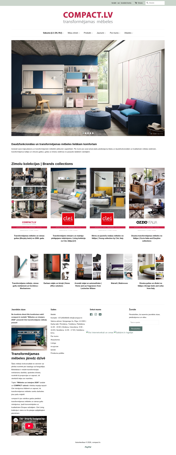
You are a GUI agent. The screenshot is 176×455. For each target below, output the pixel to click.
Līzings (53, 343)
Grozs (140, 3)
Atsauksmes (55, 340)
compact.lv (96, 442)
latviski (53, 350)
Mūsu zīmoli (73, 33)
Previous (16, 88)
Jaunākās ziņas (18, 310)
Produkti (87, 33)
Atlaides (128, 33)
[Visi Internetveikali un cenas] (99, 332)
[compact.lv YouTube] (100, 315)
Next (159, 88)
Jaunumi (101, 33)
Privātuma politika (57, 353)
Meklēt (53, 314)
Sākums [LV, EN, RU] (52, 33)
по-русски (54, 346)
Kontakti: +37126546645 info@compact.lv (66, 318)
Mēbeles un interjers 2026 (27, 382)
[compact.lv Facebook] (91, 315)
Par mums (114, 33)
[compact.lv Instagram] (95, 315)
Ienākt (114, 3)
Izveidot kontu (126, 3)
